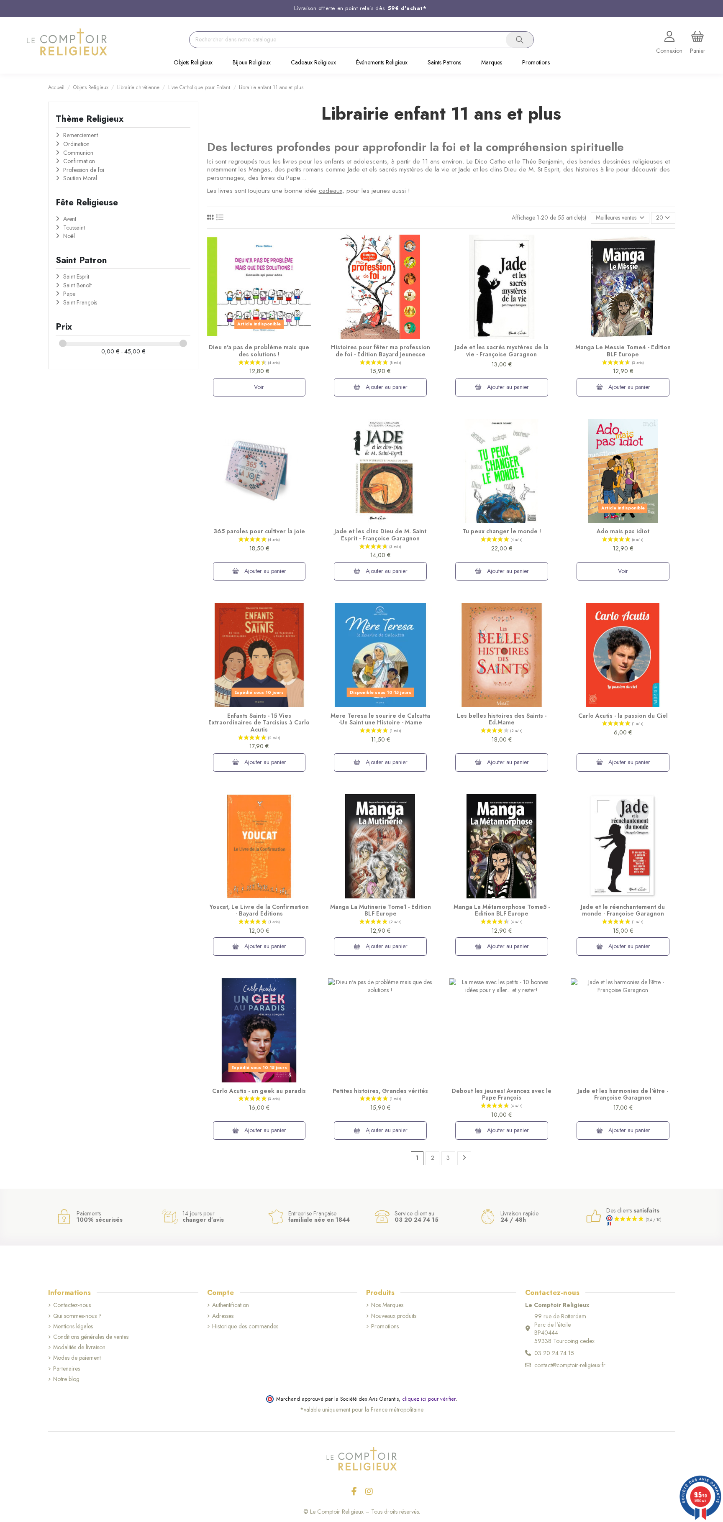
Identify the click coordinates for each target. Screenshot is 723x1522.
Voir (259, 387)
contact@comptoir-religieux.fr (569, 1365)
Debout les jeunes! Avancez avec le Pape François (501, 1094)
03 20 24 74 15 (554, 1353)
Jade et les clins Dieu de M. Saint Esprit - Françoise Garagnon (380, 534)
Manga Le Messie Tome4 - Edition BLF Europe (623, 350)
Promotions (385, 1326)
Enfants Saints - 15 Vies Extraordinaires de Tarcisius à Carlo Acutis (259, 722)
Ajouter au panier (386, 387)
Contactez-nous (72, 1305)
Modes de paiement (77, 1358)
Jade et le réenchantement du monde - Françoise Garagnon (623, 910)
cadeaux (330, 190)
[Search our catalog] (519, 40)
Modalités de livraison (79, 1347)
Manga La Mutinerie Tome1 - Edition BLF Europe (380, 910)
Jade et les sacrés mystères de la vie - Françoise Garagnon (502, 350)
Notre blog (66, 1379)
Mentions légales (73, 1326)
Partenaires (66, 1369)
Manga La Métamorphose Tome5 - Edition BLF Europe (502, 910)
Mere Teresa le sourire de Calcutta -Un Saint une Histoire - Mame (380, 719)
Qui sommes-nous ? (77, 1316)
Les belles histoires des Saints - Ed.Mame (501, 719)
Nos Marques (387, 1305)
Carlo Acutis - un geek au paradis (259, 1091)
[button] (193, 63)
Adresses (222, 1316)
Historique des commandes (245, 1326)
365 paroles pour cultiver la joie (259, 531)
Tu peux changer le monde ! (501, 531)
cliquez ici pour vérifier (429, 1399)
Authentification (230, 1305)
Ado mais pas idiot (623, 531)
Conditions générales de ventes (90, 1337)
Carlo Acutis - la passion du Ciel (623, 715)
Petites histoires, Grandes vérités (380, 1091)
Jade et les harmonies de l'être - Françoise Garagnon (622, 1094)
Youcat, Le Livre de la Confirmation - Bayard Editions (259, 910)
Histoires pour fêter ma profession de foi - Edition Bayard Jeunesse (380, 350)
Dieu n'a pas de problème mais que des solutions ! (259, 350)
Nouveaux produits (393, 1316)
